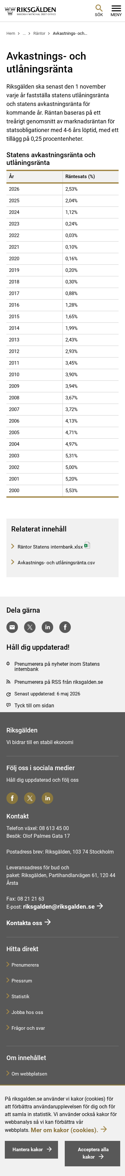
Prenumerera (25, 965)
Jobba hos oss (27, 1012)
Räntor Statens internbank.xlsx (49, 547)
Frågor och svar (28, 1028)
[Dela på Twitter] (30, 627)
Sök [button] (99, 14)
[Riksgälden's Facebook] (12, 798)
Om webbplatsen (29, 1074)
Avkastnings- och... (70, 33)
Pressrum (22, 981)
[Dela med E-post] (12, 627)
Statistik (20, 996)
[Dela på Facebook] (65, 627)
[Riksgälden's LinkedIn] (47, 798)
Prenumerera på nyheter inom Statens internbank (57, 666)
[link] (30, 10)
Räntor (39, 33)
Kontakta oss (24, 923)
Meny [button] (116, 14)
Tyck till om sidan (34, 706)
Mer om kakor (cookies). (64, 1130)
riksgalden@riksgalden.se (59, 906)
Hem (10, 33)
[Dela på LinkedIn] (47, 627)
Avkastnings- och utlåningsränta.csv (55, 563)
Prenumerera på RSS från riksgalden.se (58, 682)
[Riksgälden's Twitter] (30, 798)
